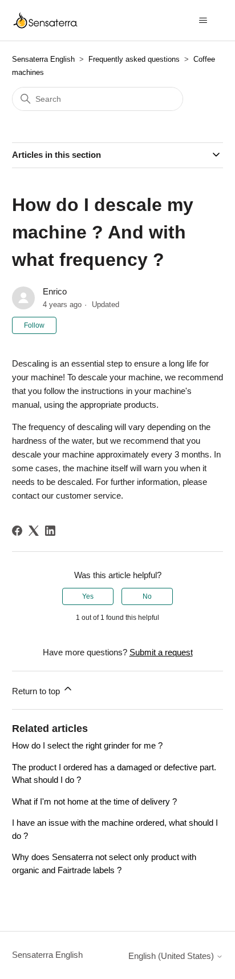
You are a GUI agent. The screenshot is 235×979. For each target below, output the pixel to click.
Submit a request (161, 652)
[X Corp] (34, 531)
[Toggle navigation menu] (203, 20)
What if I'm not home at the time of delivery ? (94, 801)
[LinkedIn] (50, 531)
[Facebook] (17, 531)
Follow (34, 325)
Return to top (37, 691)
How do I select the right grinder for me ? (87, 745)
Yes (88, 596)
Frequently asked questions (134, 59)
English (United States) (172, 956)
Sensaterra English (43, 59)
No (147, 596)
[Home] (45, 20)
